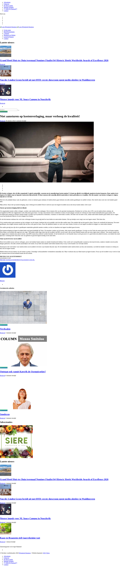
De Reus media (8, 5)
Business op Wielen (9, 35)
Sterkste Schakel (9, 7)
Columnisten (4, 111)
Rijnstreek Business (25, 553)
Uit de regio (7, 30)
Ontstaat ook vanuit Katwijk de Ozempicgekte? (23, 371)
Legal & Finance (9, 37)
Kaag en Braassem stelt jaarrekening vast (20, 538)
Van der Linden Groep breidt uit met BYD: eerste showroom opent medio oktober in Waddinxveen (47, 80)
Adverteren (7, 2)
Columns (6, 33)
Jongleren (5, 414)
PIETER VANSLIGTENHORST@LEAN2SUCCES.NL (17, 260)
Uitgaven (6, 4)
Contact (6, 10)
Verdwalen (5, 329)
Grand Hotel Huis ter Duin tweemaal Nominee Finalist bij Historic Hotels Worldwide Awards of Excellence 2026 (54, 60)
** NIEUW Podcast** (10, 9)
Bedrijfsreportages (9, 32)
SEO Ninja (46, 553)
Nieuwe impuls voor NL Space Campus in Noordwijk (25, 99)
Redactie (2, 64)
